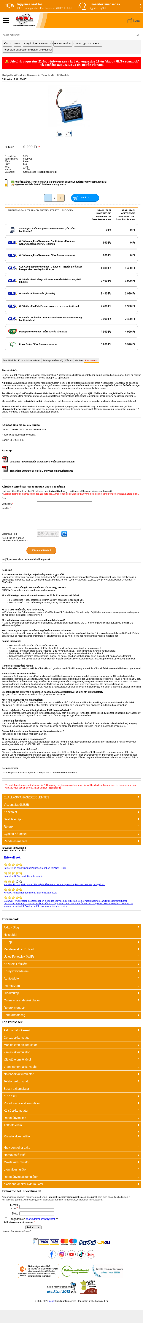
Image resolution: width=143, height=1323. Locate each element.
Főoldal (7, 43)
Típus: (8, 161)
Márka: (8, 169)
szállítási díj (55, 787)
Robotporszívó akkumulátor (22, 1103)
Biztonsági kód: (9, 534)
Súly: (7, 166)
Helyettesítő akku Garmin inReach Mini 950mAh (28, 49)
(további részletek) (47, 172)
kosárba (85, 197)
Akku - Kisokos (57, 491)
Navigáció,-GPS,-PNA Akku (37, 43)
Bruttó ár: (9, 147)
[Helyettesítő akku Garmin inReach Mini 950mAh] (69, 126)
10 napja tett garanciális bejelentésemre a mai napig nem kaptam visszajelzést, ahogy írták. (54, 884)
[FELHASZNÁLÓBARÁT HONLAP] (75, 1277)
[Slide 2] (140, 7)
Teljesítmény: (11, 159)
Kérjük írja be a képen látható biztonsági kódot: (15, 539)
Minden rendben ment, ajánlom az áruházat (30, 892)
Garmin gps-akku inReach (88, 43)
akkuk (52, 1301)
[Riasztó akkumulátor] (71, 1131)
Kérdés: (6, 508)
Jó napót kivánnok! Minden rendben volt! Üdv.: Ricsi (35, 868)
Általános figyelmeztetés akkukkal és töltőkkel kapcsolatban (42, 461)
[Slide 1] (140, 4)
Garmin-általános (63, 43)
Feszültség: (10, 156)
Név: (4, 498)
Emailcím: (7, 503)
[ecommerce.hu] (38, 1277)
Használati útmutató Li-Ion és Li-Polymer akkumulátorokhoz (41, 471)
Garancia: (10, 172)
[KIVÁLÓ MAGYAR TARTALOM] (107, 1277)
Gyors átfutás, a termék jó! (23, 876)
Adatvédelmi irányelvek (37, 559)
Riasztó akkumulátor (17, 1136)
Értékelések (12, 857)
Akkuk (17, 43)
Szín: (7, 164)
